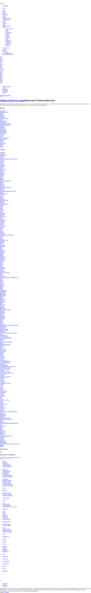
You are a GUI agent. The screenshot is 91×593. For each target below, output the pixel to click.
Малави (2, 300)
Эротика (2, 146)
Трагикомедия (3, 139)
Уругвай (2, 410)
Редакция (5, 583)
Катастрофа (3, 122)
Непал (1, 321)
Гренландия (3, 225)
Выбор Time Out (7, 26)
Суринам (2, 388)
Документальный (4, 118)
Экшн (1, 145)
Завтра (4, 50)
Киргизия (2, 267)
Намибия (2, 318)
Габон (1, 206)
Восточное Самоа (4, 204)
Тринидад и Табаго (4, 400)
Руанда (1, 354)
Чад (1, 424)
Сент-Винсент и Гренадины (7, 372)
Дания (1, 231)
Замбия (1, 238)
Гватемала (2, 214)
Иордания (2, 246)
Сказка (1, 135)
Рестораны (5, 14)
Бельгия (2, 178)
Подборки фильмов (7, 475)
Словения (2, 381)
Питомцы (8, 37)
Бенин (1, 179)
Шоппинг (5, 549)
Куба (1, 278)
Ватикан (2, 198)
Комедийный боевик (5, 124)
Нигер (1, 322)
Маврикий (2, 293)
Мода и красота (9, 28)
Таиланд (2, 393)
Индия (1, 244)
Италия (2, 254)
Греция (1, 227)
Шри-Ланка (3, 433)
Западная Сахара (4, 240)
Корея (1, 274)
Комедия (2, 126)
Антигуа (2, 164)
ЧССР (1, 429)
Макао (1, 298)
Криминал (2, 127)
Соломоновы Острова (5, 383)
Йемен (1, 255)
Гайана (1, 209)
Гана (1, 211)
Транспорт (8, 40)
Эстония (2, 438)
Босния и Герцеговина (5, 187)
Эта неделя (5, 51)
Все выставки (6, 504)
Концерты (5, 89)
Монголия (2, 316)
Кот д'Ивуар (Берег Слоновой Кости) (9, 277)
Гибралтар (2, 220)
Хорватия (2, 421)
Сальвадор (2, 357)
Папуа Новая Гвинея (5, 344)
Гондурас (2, 222)
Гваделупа (2, 213)
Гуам (1, 229)
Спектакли (5, 90)
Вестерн (2, 114)
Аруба (1, 167)
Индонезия (2, 245)
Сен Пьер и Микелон (5, 369)
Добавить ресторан (7, 484)
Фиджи (2, 412)
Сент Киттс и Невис (5, 371)
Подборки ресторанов (8, 485)
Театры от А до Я (7, 530)
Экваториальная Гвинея (6, 436)
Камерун (2, 260)
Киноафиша (6, 470)
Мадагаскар (3, 295)
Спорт (4, 21)
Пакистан (2, 339)
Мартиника (3, 308)
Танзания (2, 396)
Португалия (3, 349)
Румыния (2, 356)
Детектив (2, 117)
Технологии (9, 42)
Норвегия (2, 331)
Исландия (2, 251)
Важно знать (6, 551)
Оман (1, 334)
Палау (1, 340)
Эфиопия (2, 440)
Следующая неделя (7, 53)
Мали (1, 303)
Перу (1, 347)
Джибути (2, 232)
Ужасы (1, 141)
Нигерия (2, 323)
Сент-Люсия (3, 374)
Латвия (1, 282)
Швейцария (3, 430)
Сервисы (5, 550)
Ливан (1, 286)
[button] (0, 84)
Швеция (2, 432)
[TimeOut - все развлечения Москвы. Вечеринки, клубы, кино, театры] (3, 2)
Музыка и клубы (7, 18)
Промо (7, 44)
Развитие (5, 516)
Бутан (1, 196)
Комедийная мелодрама (5, 123)
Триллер (2, 140)
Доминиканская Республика (7, 235)
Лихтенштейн (3, 290)
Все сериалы (6, 474)
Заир (1, 237)
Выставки (5, 91)
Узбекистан (3, 407)
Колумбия (2, 271)
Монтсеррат (3, 317)
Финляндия (3, 415)
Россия (1, 353)
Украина (2, 409)
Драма (1, 119)
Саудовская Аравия (4, 362)
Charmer (7, 592)
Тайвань (2, 394)
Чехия (1, 427)
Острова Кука (3, 335)
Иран (1, 249)
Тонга (1, 398)
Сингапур (2, 378)
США (1, 389)
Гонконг (2, 223)
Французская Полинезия (6, 419)
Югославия (2, 441)
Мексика (2, 311)
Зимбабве (2, 241)
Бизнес (7, 36)
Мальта (1, 305)
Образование (9, 32)
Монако (2, 314)
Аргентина (2, 165)
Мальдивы (2, 304)
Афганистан (3, 169)
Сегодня (5, 49)
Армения (2, 166)
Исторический (3, 121)
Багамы (2, 170)
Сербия (2, 375)
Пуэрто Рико (3, 351)
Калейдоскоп (6, 561)
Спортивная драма (4, 137)
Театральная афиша (7, 531)
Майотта (2, 296)
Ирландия (2, 250)
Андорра (2, 162)
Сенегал (2, 370)
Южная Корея (3, 442)
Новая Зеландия (4, 329)
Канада (1, 262)
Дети (4, 24)
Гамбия (2, 210)
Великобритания (4, 200)
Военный (2, 115)
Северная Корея (4, 365)
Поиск (4, 10)
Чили (1, 428)
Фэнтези (2, 144)
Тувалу (1, 401)
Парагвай (2, 345)
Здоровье (5, 23)
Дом (7, 39)
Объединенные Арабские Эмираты (8, 332)
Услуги (4, 568)
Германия (2, 219)
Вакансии (5, 586)
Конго (1, 273)
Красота (5, 17)
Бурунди (2, 195)
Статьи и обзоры (7, 471)
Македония (2, 299)
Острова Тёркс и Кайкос (6, 338)
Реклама (5, 584)
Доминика (2, 233)
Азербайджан (3, 155)
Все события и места (8, 54)
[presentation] (0, 82)
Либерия (2, 285)
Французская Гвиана (5, 418)
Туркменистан (3, 403)
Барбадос (2, 173)
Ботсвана (2, 188)
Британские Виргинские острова (8, 191)
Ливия (1, 287)
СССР (1, 385)
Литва (1, 289)
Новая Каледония (4, 330)
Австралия (2, 152)
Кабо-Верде (3, 256)
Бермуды (2, 182)
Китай (1, 269)
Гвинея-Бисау (3, 216)
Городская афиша (7, 466)
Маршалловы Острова (5, 309)
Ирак (1, 247)
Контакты (8, 45)
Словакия (2, 380)
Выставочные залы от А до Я (10, 506)
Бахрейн (2, 174)
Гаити (1, 207)
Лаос (1, 281)
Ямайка (2, 445)
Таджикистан (3, 392)
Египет (1, 236)
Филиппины (3, 414)
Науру (1, 320)
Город (4, 12)
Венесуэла (2, 202)
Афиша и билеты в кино (12, 100)
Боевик (1, 113)
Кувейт (1, 280)
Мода (4, 15)
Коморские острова (4, 272)
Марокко (2, 307)
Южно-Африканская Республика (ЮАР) (9, 443)
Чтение (7, 35)
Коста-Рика (2, 276)
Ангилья (2, 160)
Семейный (2, 134)
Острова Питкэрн (4, 336)
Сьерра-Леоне (3, 391)
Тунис (1, 402)
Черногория (3, 425)
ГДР (1, 218)
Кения (1, 264)
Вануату (2, 197)
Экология (8, 41)
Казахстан (2, 258)
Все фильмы (6, 472)
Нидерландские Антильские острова (9, 325)
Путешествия (6, 19)
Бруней (2, 192)
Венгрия (2, 201)
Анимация (2, 110)
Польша (2, 348)
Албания (2, 156)
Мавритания (3, 294)
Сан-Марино (3, 360)
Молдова (2, 313)
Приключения (3, 132)
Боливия (2, 186)
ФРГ (1, 420)
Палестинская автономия (6, 342)
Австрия (2, 153)
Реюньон (2, 352)
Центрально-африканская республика (9, 423)
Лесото (1, 284)
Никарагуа (2, 327)
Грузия (1, 228)
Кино (4, 13)
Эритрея (2, 437)
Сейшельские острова (5, 367)
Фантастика (3, 143)
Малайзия (2, 302)
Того (1, 397)
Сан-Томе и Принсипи (5, 361)
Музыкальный (3, 130)
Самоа (1, 358)
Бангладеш (2, 171)
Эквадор (2, 434)
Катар (1, 263)
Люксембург (3, 291)
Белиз (1, 176)
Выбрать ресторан (7, 480)
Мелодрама (2, 128)
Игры (7, 31)
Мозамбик (2, 312)
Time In (7, 33)
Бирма (1, 183)
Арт (4, 22)
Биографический (4, 112)
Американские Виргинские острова (8, 158)
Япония (2, 446)
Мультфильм (3, 131)
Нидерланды (3, 326)
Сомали (2, 384)
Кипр (1, 265)
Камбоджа (2, 259)
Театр (7, 30)
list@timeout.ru (34, 591)
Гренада (2, 224)
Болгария (2, 184)
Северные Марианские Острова (7, 366)
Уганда (1, 406)
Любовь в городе (7, 465)
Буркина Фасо (3, 193)
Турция (2, 405)
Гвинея (1, 215)
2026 (1, 451)
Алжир (1, 157)
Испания (2, 253)
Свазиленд (2, 363)
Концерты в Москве (8, 495)
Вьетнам (2, 205)
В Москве (5, 462)
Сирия (1, 379)
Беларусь (2, 175)
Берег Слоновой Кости (5, 180)
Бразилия (2, 189)
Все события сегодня (5, 95)
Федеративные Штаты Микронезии (8, 411)
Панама (2, 343)
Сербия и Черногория (5, 376)
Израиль (2, 242)
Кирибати (2, 268)
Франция (2, 416)
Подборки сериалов (7, 476)
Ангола (2, 161)
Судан (1, 387)
